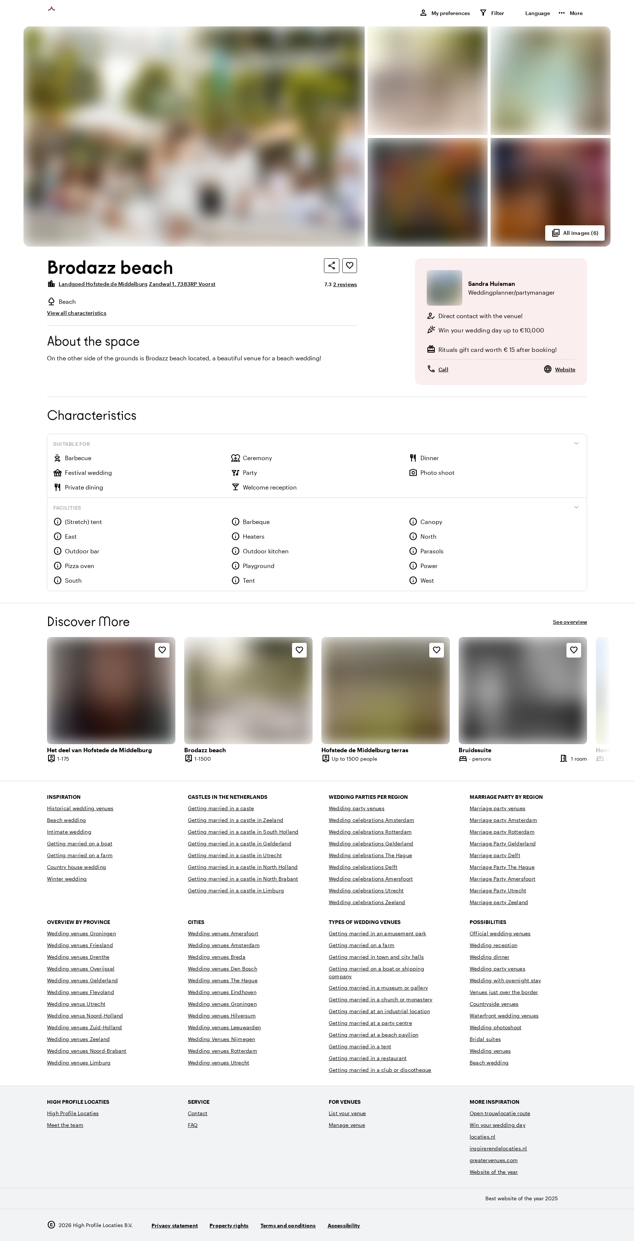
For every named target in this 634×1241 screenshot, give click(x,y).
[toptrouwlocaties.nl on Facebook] (560, 1225)
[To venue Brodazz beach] (248, 690)
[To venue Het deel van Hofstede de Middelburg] (111, 690)
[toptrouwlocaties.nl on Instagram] (539, 1225)
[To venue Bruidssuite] (523, 690)
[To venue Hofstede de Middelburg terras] (385, 690)
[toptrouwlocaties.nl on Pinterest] (580, 1225)
